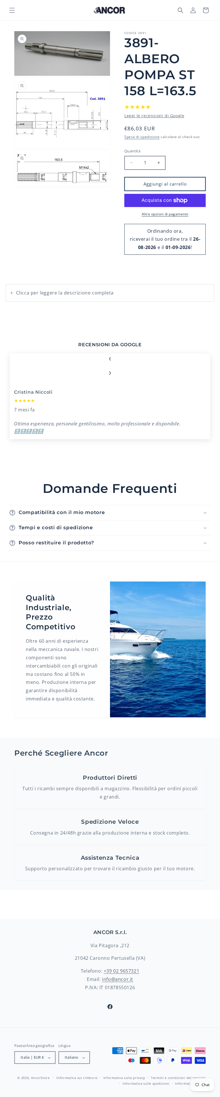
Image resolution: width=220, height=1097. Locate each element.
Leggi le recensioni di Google (154, 115)
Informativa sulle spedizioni (146, 1083)
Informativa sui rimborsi (77, 1078)
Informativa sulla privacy (124, 1078)
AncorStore (40, 1078)
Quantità (132, 151)
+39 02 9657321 (121, 971)
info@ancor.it (117, 979)
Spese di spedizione (142, 136)
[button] (12, 10)
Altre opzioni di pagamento (165, 214)
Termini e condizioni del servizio (178, 1078)
